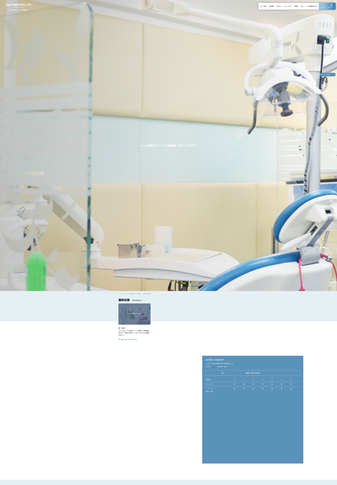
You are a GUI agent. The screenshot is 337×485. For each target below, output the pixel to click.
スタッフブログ (288, 6)
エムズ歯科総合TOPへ (312, 6)
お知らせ (279, 6)
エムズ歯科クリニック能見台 (134, 293)
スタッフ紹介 (263, 6)
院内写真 (271, 6)
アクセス (323, 7)
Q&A (302, 6)
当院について (331, 7)
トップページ (121, 293)
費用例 (296, 6)
